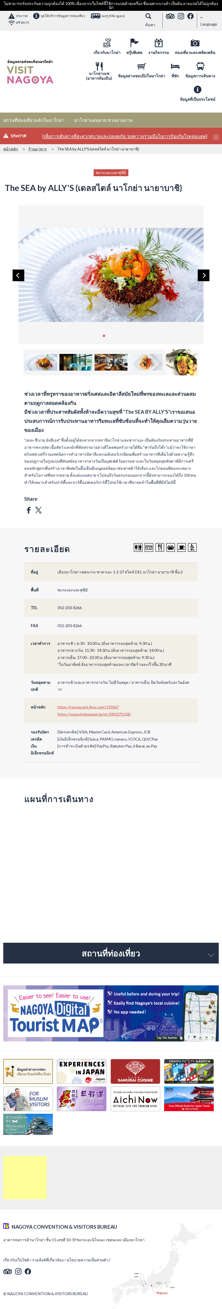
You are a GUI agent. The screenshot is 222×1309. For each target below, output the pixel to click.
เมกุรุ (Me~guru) (113, 16)
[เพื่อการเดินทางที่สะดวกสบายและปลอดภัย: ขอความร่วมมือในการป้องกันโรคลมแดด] (124, 136)
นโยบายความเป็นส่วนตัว (87, 1259)
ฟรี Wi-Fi (22, 22)
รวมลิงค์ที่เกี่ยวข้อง (48, 1259)
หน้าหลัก (10, 149)
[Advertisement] (25, 1177)
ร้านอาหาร (37, 149)
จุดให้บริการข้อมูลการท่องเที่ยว (63, 16)
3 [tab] (117, 335)
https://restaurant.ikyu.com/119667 (88, 707)
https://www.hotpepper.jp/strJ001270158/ (94, 714)
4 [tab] (123, 335)
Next (203, 275)
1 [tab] (104, 335)
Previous (18, 275)
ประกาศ (22, 16)
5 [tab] (130, 335)
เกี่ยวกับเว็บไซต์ (16, 1259)
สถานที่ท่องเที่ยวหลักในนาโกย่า (33, 120)
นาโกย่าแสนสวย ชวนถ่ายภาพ (103, 120)
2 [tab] (110, 335)
